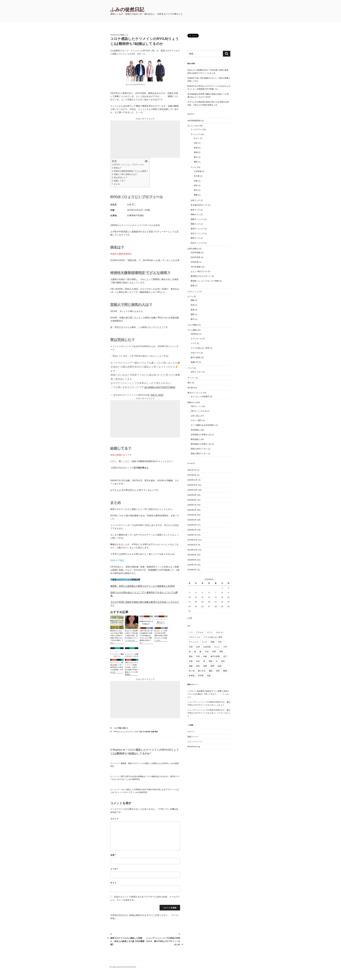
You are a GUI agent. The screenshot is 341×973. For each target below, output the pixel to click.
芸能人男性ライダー (199, 453)
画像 (191, 666)
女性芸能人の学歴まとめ (201, 434)
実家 (221, 651)
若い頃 (191, 671)
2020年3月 (191, 525)
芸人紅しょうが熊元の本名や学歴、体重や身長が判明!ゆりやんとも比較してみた (160, 635)
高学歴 (201, 675)
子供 (207, 651)
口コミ (217, 647)
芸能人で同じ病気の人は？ (126, 174)
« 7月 (189, 618)
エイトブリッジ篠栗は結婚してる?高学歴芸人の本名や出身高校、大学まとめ (116, 667)
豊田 (196, 162)
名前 (113, 855)
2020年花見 (195, 257)
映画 (192, 285)
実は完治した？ (121, 177)
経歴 (212, 666)
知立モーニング (197, 233)
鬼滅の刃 (194, 362)
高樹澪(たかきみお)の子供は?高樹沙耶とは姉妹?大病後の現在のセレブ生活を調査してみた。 (116, 637)
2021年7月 (191, 470)
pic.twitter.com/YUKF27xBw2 (160, 387)
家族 (191, 656)
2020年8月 (191, 500)
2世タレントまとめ (199, 411)
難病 (156, 731)
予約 (220, 642)
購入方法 (201, 671)
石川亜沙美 (146, 731)
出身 (198, 647)
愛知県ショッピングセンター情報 (205, 281)
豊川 (196, 157)
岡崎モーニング (197, 219)
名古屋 (196, 176)
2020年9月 (191, 495)
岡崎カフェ (195, 214)
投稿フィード (193, 737)
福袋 (205, 666)
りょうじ (122, 731)
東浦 (196, 152)
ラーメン (191, 378)
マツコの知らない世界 (200, 348)
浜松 (196, 185)
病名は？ (118, 168)
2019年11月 (192, 545)
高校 (209, 675)
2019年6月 (191, 570)
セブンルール (196, 338)
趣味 (211, 671)
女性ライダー (196, 372)
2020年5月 (191, 515)
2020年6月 (191, 510)
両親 (212, 642)
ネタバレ (220, 632)
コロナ (136, 731)
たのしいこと (193, 291)
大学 (225, 647)
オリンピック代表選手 (200, 396)
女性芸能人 (195, 430)
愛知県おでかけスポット (201, 276)
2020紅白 (195, 334)
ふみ (126, 35)
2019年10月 (192, 550)
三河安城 (197, 171)
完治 (140, 731)
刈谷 (196, 143)
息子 (225, 656)
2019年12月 (192, 540)
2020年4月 (191, 520)
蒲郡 (192, 314)
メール (114, 869)
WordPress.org (193, 746)
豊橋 (196, 195)
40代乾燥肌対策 (194, 121)
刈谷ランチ (195, 200)
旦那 (191, 661)
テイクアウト (196, 129)
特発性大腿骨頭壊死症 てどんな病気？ (131, 171)
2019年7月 (191, 565)
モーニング (195, 134)
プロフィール (194, 637)
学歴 (214, 651)
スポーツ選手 (196, 420)
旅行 (189, 383)
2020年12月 (192, 480)
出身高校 (207, 647)
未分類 (190, 388)
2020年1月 (191, 535)
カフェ (190, 296)
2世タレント (196, 406)
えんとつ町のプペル (199, 271)
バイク (190, 368)
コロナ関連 (117, 728)
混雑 (210, 661)
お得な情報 (192, 249)
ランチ (193, 167)
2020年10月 (192, 490)
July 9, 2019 (156, 395)
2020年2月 (191, 530)
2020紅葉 (195, 262)
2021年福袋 (195, 267)
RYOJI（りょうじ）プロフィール (129, 164)
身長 (218, 671)
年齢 (205, 656)
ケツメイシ (129, 731)
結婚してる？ (120, 181)
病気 (198, 666)
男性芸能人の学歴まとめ (201, 444)
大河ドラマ (195, 353)
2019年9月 (191, 555)
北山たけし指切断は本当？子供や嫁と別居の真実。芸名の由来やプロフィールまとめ (131, 635)
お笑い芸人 (195, 416)
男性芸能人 (195, 439)
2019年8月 (191, 560)
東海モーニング (197, 229)
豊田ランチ (195, 238)
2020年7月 (191, 505)
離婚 (225, 671)
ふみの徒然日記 (127, 9)
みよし (196, 138)
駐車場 (191, 675)
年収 (198, 656)
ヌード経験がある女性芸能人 (203, 425)
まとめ (117, 184)
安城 (196, 148)
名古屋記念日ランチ (199, 205)
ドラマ (193, 343)
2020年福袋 (195, 252)
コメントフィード (194, 742)
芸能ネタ (125, 728)
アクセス (200, 632)
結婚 (152, 731)
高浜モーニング (197, 243)
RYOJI (116, 731)
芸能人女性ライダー (199, 449)
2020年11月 (192, 485)
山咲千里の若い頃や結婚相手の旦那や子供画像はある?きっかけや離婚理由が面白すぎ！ (146, 637)
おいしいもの (193, 126)
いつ (191, 632)
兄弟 (191, 647)
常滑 (192, 305)
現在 (223, 661)
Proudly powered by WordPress (122, 967)
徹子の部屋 (195, 357)
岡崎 (192, 300)
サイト (113, 883)
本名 (198, 661)
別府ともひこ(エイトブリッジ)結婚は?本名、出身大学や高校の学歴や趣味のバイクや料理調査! (131, 668)
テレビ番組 (192, 330)
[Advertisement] (145, 139)
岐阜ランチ (195, 210)
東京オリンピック (194, 393)
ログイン (191, 732)
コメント (114, 818)
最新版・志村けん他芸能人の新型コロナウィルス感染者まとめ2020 (142, 586)
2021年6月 (191, 475)
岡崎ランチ (195, 224)
